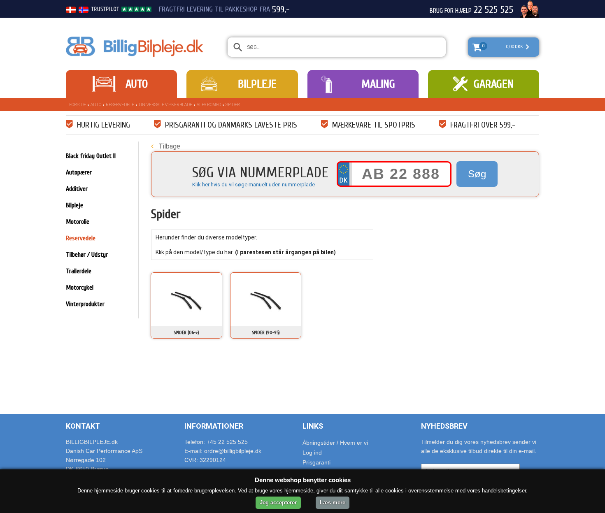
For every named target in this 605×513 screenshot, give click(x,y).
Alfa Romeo (209, 104)
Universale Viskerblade (165, 104)
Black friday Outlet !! (91, 156)
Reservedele (120, 104)
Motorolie (77, 221)
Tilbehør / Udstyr (87, 254)
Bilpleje (257, 84)
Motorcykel (79, 287)
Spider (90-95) (266, 332)
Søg (477, 173)
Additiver (77, 189)
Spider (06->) (186, 332)
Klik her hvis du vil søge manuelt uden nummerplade (253, 184)
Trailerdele (78, 271)
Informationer (213, 426)
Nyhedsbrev (444, 426)
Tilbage (168, 146)
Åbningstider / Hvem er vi (335, 442)
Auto (137, 84)
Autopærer (79, 172)
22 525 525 (493, 10)
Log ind (312, 452)
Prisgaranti (316, 462)
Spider (233, 104)
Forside (77, 104)
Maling (378, 84)
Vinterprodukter (85, 304)
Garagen (494, 84)
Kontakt (83, 426)
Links (312, 426)
